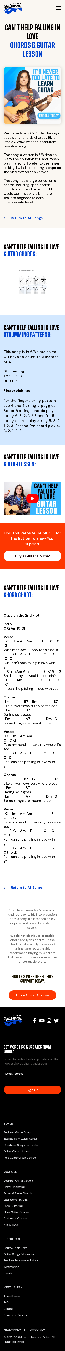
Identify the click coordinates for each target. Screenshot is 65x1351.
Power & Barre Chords (18, 1193)
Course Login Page (15, 1248)
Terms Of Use (36, 1329)
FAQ (6, 1302)
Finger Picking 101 (14, 1187)
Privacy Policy (12, 1329)
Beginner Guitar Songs (18, 1132)
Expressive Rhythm (16, 1200)
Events (8, 1273)
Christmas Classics (15, 1218)
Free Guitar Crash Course (20, 1158)
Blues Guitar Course (16, 1212)
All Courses (11, 1225)
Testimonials (11, 1267)
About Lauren (12, 1296)
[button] (34, 1020)
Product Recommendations (21, 1260)
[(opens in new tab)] (32, 95)
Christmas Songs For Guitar (21, 1145)
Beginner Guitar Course (18, 1180)
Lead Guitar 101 (13, 1206)
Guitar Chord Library (17, 1151)
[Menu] (58, 8)
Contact (9, 1309)
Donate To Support (16, 1315)
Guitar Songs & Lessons (19, 1254)
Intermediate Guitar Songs (20, 1138)
